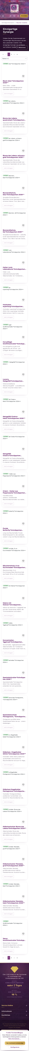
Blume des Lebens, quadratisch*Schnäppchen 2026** (13, 119)
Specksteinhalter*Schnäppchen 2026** (14, 678)
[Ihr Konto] (18, 16)
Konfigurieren (15, 1047)
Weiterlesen (22, 47)
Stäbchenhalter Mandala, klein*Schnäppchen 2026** (14, 902)
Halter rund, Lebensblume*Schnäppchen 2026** (14, 268)
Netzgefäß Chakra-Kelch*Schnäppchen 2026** (14, 417)
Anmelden (24, 15)
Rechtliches (6, 1015)
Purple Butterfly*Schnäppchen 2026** (12, 529)
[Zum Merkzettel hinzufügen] (23, 76)
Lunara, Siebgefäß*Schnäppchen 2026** (13, 380)
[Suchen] (10, 16)
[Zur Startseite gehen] (14, 8)
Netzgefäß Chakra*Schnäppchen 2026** (12, 455)
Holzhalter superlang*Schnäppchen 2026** (13, 305)
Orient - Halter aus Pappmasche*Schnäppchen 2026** (14, 492)
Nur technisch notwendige (15, 1043)
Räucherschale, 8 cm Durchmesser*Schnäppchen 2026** (14, 566)
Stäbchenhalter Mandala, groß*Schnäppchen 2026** (13, 865)
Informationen (22, 1)
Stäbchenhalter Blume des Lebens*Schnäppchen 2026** (14, 827)
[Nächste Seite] (14, 54)
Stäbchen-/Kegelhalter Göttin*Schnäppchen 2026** (14, 753)
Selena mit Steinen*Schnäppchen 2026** (12, 604)
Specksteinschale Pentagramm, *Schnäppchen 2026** (14, 716)
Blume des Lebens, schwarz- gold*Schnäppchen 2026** (14, 156)
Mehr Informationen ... (14, 1038)
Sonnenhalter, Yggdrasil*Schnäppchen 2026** (12, 641)
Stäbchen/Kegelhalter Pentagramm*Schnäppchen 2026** (14, 790)
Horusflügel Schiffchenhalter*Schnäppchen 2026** (14, 343)
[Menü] (3, 16)
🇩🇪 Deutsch (12, 1)
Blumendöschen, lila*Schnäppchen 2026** (13, 231)
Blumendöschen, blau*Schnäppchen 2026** (13, 194)
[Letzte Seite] (17, 54)
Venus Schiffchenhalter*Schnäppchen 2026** (14, 939)
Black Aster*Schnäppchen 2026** (13, 82)
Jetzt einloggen (8, 93)
